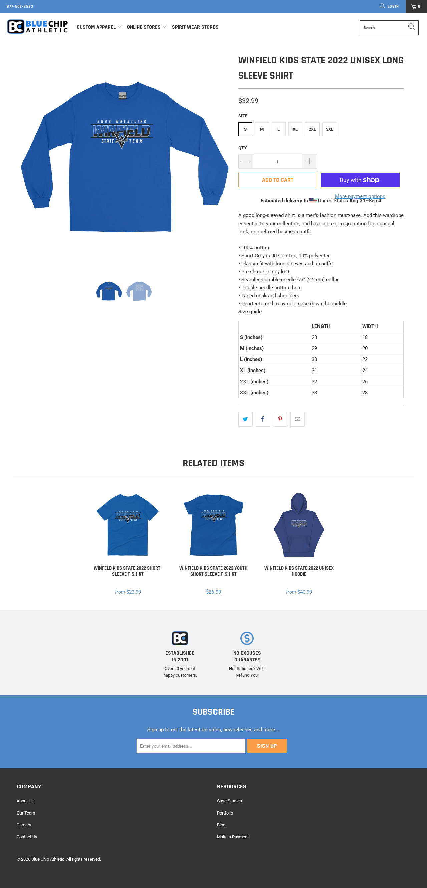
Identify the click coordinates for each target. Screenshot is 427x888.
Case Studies (229, 800)
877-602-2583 (20, 6)
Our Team (26, 813)
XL (295, 129)
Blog (221, 824)
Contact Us (27, 836)
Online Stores (144, 27)
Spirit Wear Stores (195, 27)
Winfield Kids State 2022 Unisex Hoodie (299, 525)
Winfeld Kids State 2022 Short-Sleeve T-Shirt (128, 525)
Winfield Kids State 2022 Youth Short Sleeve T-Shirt (213, 525)
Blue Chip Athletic (47, 859)
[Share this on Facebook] (263, 419)
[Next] (220, 160)
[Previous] (28, 160)
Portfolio (225, 813)
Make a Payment (233, 836)
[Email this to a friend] (297, 419)
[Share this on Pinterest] (280, 419)
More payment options (360, 196)
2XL (312, 129)
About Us (25, 800)
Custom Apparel (96, 27)
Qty (242, 147)
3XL (329, 129)
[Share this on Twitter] (245, 419)
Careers (24, 824)
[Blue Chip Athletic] (37, 26)
